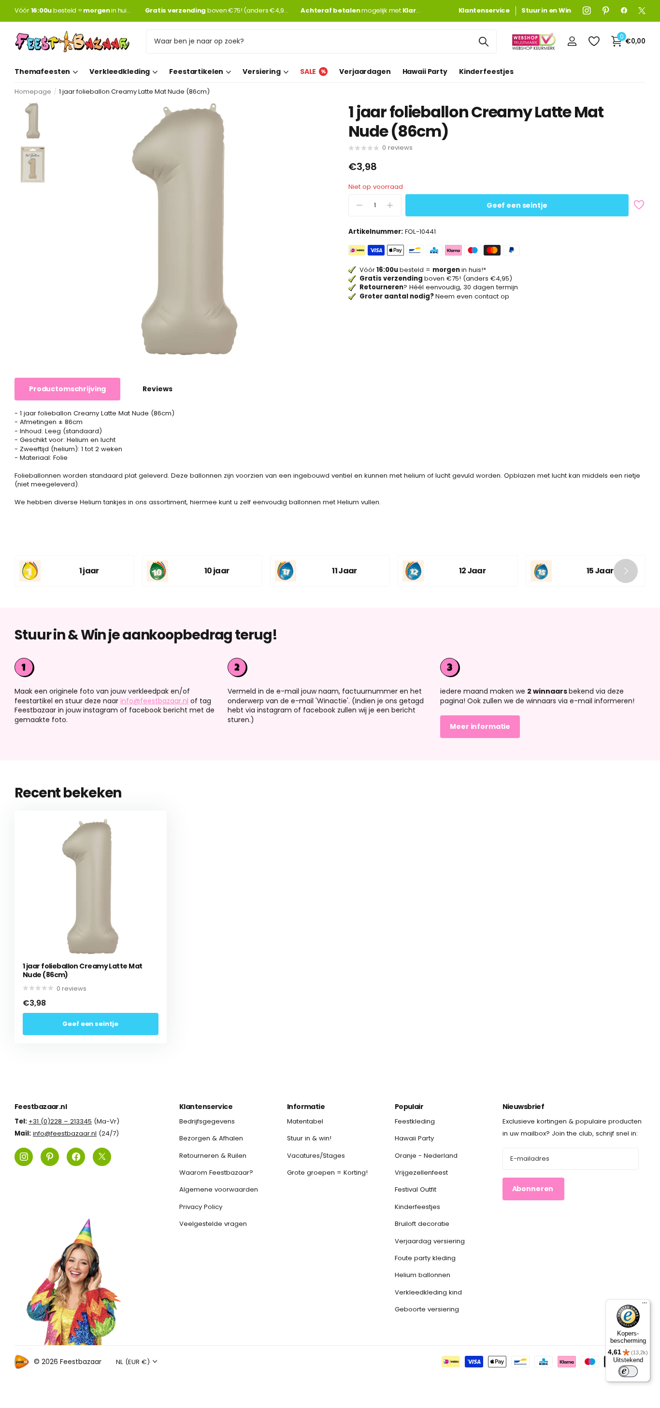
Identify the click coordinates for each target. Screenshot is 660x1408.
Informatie (306, 1106)
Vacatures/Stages (316, 1155)
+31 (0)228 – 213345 (60, 1121)
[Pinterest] (606, 10)
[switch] (628, 1371)
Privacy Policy (200, 1206)
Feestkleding (415, 1121)
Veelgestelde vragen (213, 1223)
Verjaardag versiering (430, 1240)
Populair (409, 1106)
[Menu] (644, 1305)
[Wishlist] (593, 41)
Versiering (262, 71)
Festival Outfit (415, 1189)
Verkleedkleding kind (428, 1291)
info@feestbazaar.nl (154, 701)
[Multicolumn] (543, 667)
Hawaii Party (424, 71)
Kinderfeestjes (486, 71)
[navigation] (32, 120)
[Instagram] (587, 10)
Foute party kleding (425, 1258)
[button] (626, 570)
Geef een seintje (517, 205)
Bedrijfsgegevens (207, 1121)
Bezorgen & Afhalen (211, 1138)
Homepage (32, 91)
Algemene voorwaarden (218, 1189)
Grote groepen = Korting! (327, 1172)
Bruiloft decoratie (422, 1223)
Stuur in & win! (309, 1138)
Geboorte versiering (427, 1309)
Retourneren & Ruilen (212, 1155)
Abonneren (533, 1189)
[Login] (571, 41)
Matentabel (305, 1121)
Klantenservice (205, 1106)
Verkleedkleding (119, 71)
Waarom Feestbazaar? (216, 1172)
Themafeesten (42, 71)
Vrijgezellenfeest (421, 1172)
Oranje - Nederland (426, 1155)
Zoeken (483, 41)
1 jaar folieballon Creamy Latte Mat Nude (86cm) (82, 971)
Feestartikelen (196, 71)
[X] (642, 10)
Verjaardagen (364, 71)
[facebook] (624, 10)
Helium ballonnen (422, 1275)
